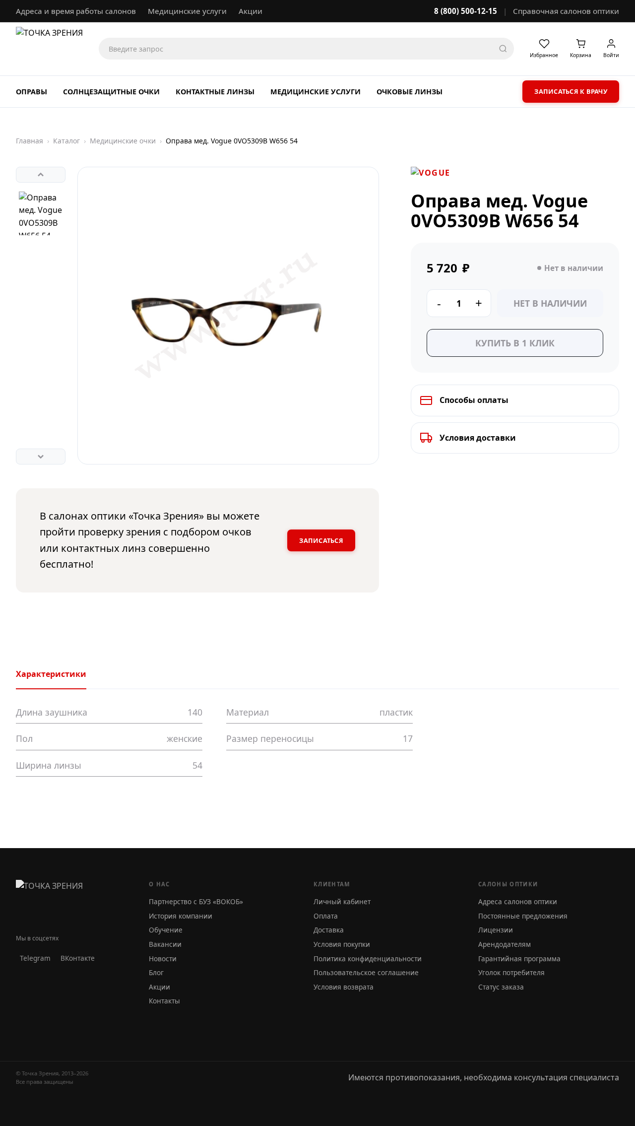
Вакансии (165, 944)
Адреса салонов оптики (517, 901)
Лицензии (495, 929)
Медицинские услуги (187, 11)
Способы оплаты (474, 400)
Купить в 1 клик (515, 343)
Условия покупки (342, 944)
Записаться (321, 540)
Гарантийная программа (519, 958)
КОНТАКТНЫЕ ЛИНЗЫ (215, 91)
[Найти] (503, 49)
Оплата (326, 916)
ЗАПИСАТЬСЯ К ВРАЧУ (570, 91)
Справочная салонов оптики (566, 11)
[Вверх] (40, 175)
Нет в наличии (550, 303)
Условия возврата (344, 987)
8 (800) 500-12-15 (465, 11)
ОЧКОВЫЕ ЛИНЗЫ (410, 91)
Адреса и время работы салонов (76, 11)
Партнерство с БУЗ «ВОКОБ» (196, 901)
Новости (163, 958)
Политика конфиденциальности (368, 958)
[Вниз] (40, 456)
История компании (180, 916)
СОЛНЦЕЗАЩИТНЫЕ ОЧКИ (111, 91)
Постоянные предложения (523, 916)
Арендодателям (504, 944)
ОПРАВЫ (31, 91)
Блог (156, 972)
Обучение (166, 929)
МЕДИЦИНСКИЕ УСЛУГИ (315, 91)
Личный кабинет (342, 901)
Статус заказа (501, 987)
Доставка (329, 929)
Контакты (164, 1000)
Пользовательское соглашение (366, 972)
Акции (250, 11)
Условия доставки (478, 437)
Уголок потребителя (511, 972)
